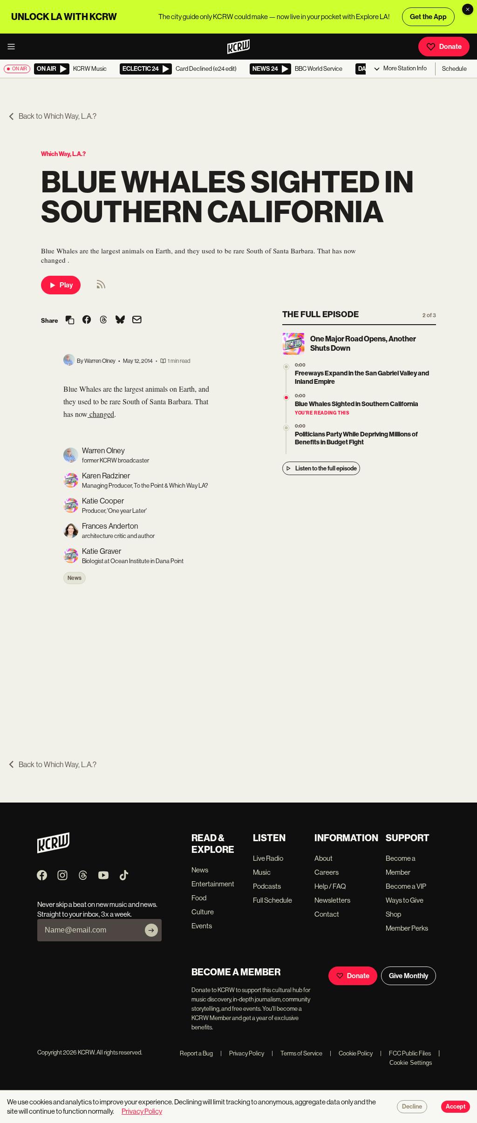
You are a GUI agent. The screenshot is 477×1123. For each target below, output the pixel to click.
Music (262, 872)
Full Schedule (272, 900)
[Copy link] (70, 320)
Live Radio (268, 858)
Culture (202, 912)
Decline (412, 1106)
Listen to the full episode (326, 468)
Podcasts (267, 886)
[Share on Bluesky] (120, 320)
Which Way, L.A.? (63, 153)
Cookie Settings (410, 1062)
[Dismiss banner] (467, 9)
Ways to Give (404, 900)
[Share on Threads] (103, 320)
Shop (393, 914)
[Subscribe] (151, 930)
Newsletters (332, 900)
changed (101, 414)
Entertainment (212, 884)
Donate (450, 46)
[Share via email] (137, 321)
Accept (455, 1106)
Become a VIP (406, 886)
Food (198, 898)
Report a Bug (196, 1053)
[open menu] (14, 46)
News (75, 578)
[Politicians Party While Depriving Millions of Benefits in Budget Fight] (286, 427)
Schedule (454, 68)
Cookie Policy (351, 1053)
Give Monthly (408, 976)
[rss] (101, 287)
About (323, 858)
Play (66, 285)
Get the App (428, 17)
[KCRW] (53, 851)
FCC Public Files (405, 1053)
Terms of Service (297, 1053)
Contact (326, 914)
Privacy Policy (242, 1053)
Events (201, 926)
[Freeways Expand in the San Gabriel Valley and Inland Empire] (286, 366)
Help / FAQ (330, 886)
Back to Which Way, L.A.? (57, 116)
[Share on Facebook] (86, 320)
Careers (326, 872)
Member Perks (407, 928)
